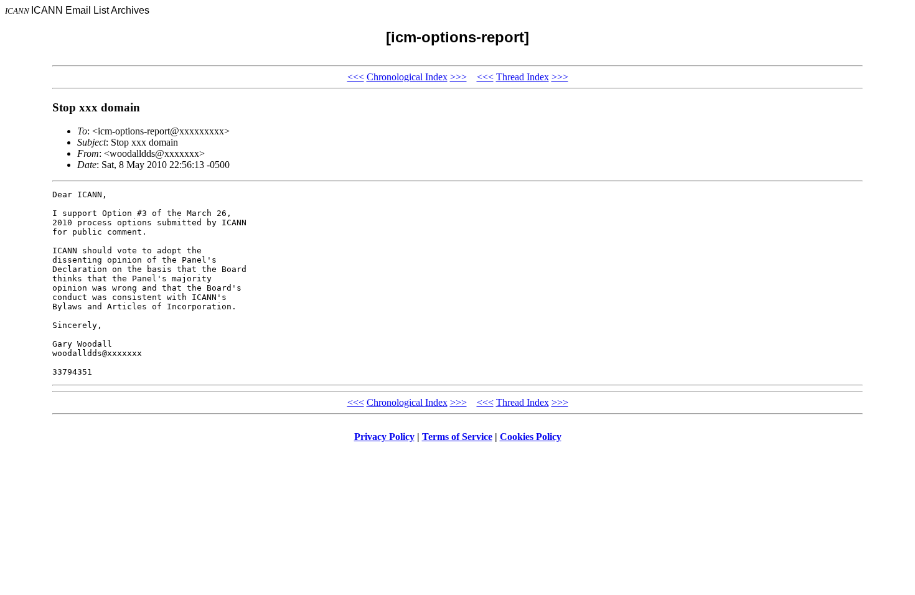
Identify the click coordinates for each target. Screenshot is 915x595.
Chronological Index (407, 77)
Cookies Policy (530, 436)
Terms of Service (457, 436)
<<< (355, 77)
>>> (458, 77)
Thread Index (522, 77)
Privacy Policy (384, 436)
